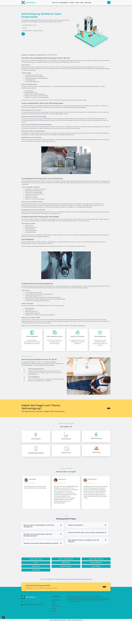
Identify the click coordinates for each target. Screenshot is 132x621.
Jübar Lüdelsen (96, 566)
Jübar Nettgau (36, 570)
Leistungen (87, 2)
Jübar (35, 562)
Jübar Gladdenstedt (96, 562)
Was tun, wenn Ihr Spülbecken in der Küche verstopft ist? (39, 526)
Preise (77, 2)
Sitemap (54, 611)
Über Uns (55, 2)
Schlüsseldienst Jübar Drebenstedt (65, 579)
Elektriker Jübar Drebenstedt (84, 579)
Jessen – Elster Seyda (36, 559)
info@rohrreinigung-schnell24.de (33, 604)
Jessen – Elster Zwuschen (96, 559)
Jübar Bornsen (66, 562)
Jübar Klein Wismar (66, 566)
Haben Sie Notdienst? (75, 525)
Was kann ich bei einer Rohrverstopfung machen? (41, 543)
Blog (81, 2)
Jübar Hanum (36, 566)
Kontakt (71, 2)
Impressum (55, 606)
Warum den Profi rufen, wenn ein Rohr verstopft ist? (86, 532)
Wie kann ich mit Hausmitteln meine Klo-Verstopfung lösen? (38, 535)
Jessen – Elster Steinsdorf (66, 559)
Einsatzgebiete (63, 2)
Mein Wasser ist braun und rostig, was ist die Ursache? (83, 540)
